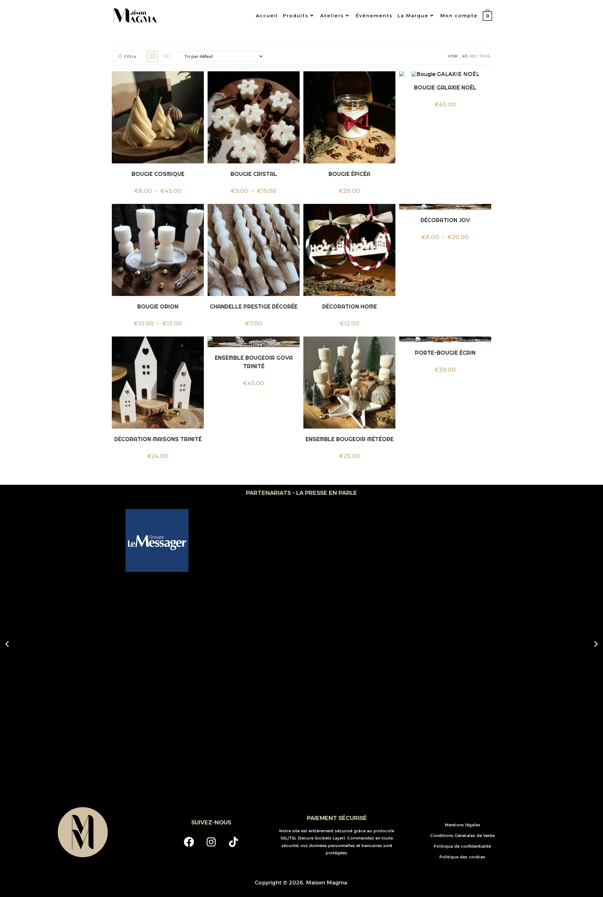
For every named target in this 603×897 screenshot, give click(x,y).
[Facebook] (188, 842)
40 (464, 56)
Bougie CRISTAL (254, 174)
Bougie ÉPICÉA (349, 174)
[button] (7, 644)
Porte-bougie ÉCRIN (445, 352)
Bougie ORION (157, 306)
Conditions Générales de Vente (462, 835)
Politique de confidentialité (462, 846)
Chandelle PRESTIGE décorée (253, 306)
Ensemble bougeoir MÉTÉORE (350, 439)
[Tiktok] (233, 842)
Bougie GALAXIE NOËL (445, 87)
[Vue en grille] (152, 56)
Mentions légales (462, 824)
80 (473, 56)
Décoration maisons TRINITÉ (158, 439)
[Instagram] (211, 842)
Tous (484, 56)
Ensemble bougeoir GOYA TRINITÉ (254, 362)
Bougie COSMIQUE (158, 174)
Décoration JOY (445, 220)
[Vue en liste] (166, 56)
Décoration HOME (349, 306)
